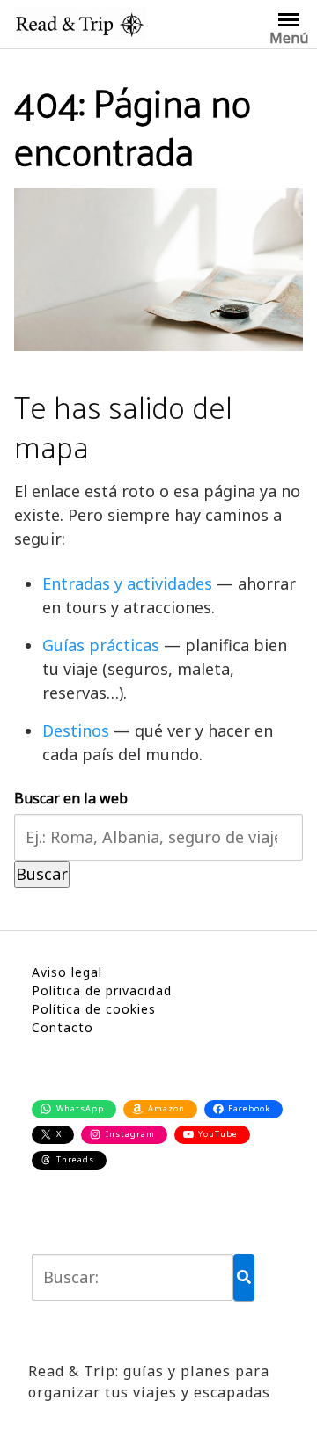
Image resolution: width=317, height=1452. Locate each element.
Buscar (42, 873)
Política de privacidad (102, 990)
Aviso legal (67, 972)
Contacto (62, 1027)
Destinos (75, 730)
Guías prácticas (100, 645)
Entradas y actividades (127, 583)
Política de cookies (94, 1009)
